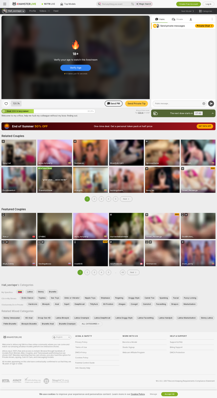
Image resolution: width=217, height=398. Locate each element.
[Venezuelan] (20, 291)
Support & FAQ (176, 342)
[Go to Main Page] (24, 4)
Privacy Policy (81, 342)
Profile (32, 11)
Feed (55, 11)
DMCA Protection (177, 352)
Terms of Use (81, 347)
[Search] (132, 4)
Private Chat (203, 26)
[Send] (211, 104)
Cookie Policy (138, 394)
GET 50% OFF (205, 126)
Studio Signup (129, 347)
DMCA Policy (81, 352)
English (59, 337)
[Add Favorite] (6, 104)
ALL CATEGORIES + (90, 324)
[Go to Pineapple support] (47, 381)
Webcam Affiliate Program (134, 352)
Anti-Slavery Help (82, 368)
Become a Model (130, 342)
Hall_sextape (9, 284)
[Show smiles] (204, 103)
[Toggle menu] (4, 4)
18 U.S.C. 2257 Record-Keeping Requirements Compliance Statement (185, 381)
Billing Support (176, 347)
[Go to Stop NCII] (61, 381)
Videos (44, 11)
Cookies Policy (81, 358)
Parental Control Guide (84, 363)
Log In (208, 4)
